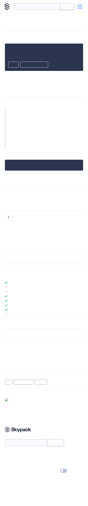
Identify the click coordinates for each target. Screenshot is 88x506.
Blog (47, 459)
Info (80, 287)
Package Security (15, 348)
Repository (12, 364)
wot (8, 382)
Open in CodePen (34, 65)
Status (49, 453)
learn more (34, 276)
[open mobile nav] (80, 6)
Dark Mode (51, 470)
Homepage (12, 353)
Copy (13, 65)
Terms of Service (55, 465)
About (9, 459)
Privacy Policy (13, 471)
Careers (10, 465)
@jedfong (17, 400)
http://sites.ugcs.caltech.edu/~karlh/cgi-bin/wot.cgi (43, 195)
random (41, 382)
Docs (8, 453)
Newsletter (12, 437)
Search (67, 6)
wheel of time (23, 382)
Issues (9, 358)
